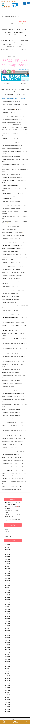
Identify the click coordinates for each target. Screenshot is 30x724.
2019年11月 (7, 671)
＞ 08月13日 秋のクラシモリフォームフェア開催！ (12, 422)
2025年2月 (7, 561)
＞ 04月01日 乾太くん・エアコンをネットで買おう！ (13, 372)
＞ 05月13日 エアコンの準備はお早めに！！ (11, 226)
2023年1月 (7, 599)
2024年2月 (7, 580)
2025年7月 (7, 552)
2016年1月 (7, 711)
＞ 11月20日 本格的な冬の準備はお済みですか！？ (12, 177)
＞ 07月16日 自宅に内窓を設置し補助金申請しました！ (13, 116)
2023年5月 (7, 594)
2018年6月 (7, 704)
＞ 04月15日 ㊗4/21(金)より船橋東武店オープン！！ (13, 235)
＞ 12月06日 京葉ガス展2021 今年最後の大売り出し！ (13, 322)
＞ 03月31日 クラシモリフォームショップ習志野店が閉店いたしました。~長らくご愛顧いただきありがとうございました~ (15, 129)
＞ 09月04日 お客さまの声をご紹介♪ (9, 419)
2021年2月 (7, 652)
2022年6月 (7, 614)
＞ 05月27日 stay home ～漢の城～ (9, 390)
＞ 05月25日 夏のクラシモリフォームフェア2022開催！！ (14, 272)
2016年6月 (7, 709)
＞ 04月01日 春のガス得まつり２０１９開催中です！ (13, 441)
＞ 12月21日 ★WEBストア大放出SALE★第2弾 (12, 245)
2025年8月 (7, 549)
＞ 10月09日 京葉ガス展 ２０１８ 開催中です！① (12, 470)
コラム (6, 529)
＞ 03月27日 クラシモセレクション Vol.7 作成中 (12, 444)
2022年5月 (7, 616)
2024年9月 (7, 571)
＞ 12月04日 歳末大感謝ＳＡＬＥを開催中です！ (12, 454)
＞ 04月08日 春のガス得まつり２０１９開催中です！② (13, 438)
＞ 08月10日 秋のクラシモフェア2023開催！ (11, 201)
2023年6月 (7, 592)
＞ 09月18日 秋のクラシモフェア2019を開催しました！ (13, 415)
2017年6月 (7, 706)
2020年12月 (7, 654)
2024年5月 (7, 578)
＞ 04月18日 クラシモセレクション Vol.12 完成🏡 (12, 232)
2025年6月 (7, 554)
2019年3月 (7, 687)
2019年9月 (7, 675)
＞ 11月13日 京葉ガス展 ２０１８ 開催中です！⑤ (12, 457)
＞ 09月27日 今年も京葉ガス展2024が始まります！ (13, 148)
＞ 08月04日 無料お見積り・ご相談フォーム (11, 101)
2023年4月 (7, 597)
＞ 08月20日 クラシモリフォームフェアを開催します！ (13, 486)
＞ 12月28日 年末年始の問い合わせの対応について (12, 142)
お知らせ (7, 531)
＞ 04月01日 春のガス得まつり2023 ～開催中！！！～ (13, 238)
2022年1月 (7, 625)
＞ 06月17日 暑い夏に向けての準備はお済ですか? (12, 269)
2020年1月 (7, 666)
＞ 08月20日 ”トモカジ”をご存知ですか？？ (11, 112)
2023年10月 (7, 587)
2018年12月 (7, 692)
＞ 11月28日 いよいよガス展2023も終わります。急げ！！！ (14, 174)
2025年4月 (7, 556)
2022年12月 (7, 602)
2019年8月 (7, 678)
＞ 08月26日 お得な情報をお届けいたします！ (12, 353)
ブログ (6, 534)
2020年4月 (7, 661)
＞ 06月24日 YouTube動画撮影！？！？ (10, 386)
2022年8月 (7, 609)
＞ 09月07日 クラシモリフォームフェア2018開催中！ (13, 478)
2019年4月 (7, 685)
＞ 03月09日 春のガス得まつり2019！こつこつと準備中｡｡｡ (14, 447)
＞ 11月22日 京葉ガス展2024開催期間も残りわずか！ (13, 145)
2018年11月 (7, 695)
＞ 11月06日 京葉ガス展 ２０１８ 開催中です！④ (12, 460)
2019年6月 (7, 680)
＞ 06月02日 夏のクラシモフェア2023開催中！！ (12, 208)
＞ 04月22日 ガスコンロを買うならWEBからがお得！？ (14, 393)
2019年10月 (7, 673)
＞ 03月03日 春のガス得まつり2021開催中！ (11, 380)
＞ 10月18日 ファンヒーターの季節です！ (11, 330)
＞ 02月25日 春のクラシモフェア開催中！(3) (11, 293)
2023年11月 (7, 585)
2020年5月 (7, 659)
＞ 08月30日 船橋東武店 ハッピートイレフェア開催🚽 (14, 193)
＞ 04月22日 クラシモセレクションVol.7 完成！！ (13, 435)
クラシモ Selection (9, 536)
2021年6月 (7, 642)
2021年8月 (7, 637)
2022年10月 (7, 606)
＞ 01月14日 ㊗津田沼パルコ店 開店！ (10, 310)
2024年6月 (7, 575)
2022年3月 (7, 621)
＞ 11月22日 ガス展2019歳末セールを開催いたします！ (13, 409)
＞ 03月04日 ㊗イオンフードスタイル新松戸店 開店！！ (14, 290)
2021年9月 (7, 635)
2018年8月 (7, 702)
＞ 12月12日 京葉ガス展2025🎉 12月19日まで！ (12, 109)
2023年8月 (7, 590)
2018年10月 (7, 697)
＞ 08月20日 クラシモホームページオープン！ (12, 489)
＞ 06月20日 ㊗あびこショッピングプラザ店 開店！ (13, 266)
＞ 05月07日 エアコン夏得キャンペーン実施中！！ (12, 275)
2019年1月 (7, 690)
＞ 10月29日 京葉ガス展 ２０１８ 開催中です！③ (12, 463)
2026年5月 (7, 544)
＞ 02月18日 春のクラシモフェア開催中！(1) (11, 296)
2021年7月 (7, 640)
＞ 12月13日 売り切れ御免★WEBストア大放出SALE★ (13, 248)
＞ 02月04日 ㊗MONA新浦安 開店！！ (10, 302)
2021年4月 (7, 647)
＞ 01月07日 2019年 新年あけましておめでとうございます (14, 451)
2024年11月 (7, 568)
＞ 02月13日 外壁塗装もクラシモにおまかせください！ (13, 396)
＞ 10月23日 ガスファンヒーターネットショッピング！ (13, 412)
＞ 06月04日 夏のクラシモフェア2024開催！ (11, 156)
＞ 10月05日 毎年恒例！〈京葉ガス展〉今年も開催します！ (14, 254)
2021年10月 (7, 633)
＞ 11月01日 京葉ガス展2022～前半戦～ (10, 251)
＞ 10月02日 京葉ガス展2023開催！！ (10, 185)
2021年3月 (7, 649)
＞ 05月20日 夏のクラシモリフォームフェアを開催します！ (14, 369)
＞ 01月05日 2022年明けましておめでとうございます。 (13, 314)
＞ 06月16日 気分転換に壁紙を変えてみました (12, 119)
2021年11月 (7, 630)
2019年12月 (7, 668)
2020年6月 (7, 656)
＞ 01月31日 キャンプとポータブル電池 (10, 138)
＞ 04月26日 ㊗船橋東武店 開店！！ (10, 229)
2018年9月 (7, 699)
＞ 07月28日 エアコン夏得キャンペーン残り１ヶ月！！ (13, 262)
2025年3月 (7, 559)
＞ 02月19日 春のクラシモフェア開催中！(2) (11, 299)
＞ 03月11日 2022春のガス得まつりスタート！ (12, 286)
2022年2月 (7, 623)
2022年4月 (7, 618)
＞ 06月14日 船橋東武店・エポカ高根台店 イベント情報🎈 (14, 205)
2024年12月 (7, 566)
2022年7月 (7, 611)
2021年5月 (7, 644)
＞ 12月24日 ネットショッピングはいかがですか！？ (13, 383)
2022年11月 (7, 604)
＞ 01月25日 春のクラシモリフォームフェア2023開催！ (13, 242)
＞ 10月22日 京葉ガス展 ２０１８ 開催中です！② (12, 466)
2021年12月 (7, 628)
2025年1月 (7, 563)
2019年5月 (7, 683)
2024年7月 (7, 573)
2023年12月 (7, 583)
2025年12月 (7, 547)
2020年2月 (7, 664)
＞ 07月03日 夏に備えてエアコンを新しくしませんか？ (13, 361)
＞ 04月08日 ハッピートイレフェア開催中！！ (12, 278)
